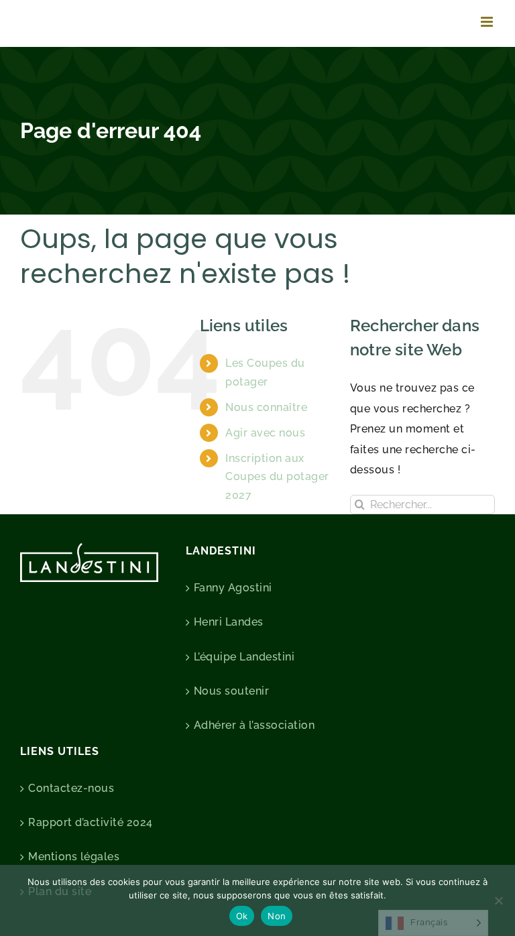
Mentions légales (73, 856)
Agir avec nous (265, 432)
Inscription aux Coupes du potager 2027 (277, 476)
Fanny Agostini (233, 587)
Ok (242, 916)
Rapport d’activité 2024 (90, 822)
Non (277, 916)
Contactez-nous (71, 788)
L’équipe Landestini (244, 656)
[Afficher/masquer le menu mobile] (488, 22)
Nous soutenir (232, 691)
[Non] (498, 900)
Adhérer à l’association (254, 725)
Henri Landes (229, 622)
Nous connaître (266, 407)
